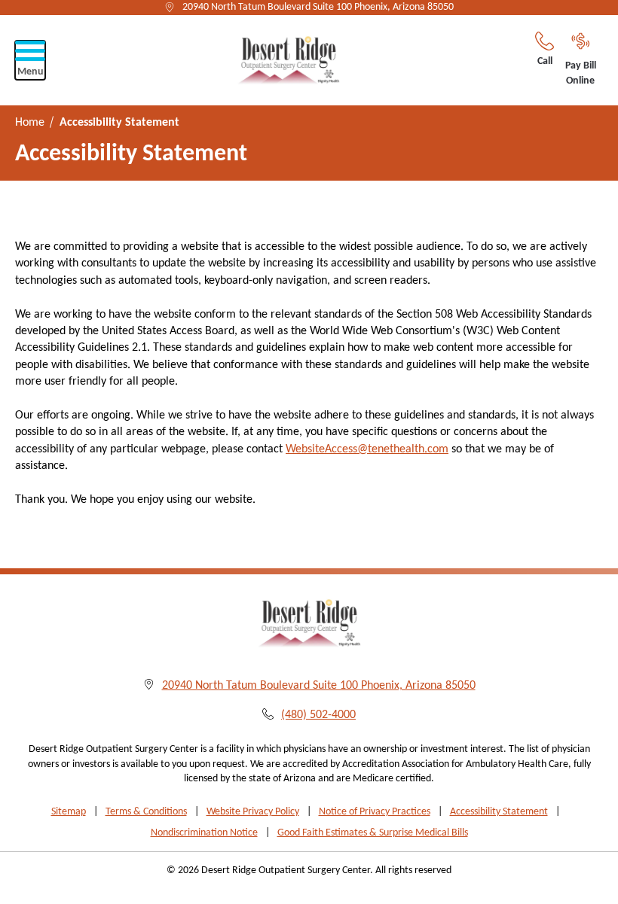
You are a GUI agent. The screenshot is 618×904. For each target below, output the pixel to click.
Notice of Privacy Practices (374, 811)
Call (544, 61)
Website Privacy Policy (253, 811)
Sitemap (68, 811)
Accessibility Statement (499, 811)
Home (29, 123)
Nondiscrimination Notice (204, 833)
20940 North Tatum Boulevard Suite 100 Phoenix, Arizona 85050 (318, 7)
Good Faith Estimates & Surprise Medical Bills (372, 833)
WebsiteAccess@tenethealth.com (367, 449)
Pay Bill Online (580, 73)
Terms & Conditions (146, 811)
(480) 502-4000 (318, 715)
